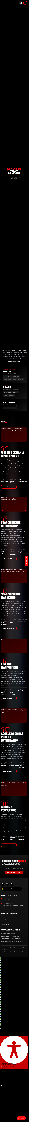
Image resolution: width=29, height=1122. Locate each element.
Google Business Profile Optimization (14, 379)
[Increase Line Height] (1, 1085)
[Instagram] (12, 884)
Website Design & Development (11, 376)
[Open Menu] (25, 3)
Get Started (5, 924)
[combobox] (2, 996)
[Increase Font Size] (1, 1066)
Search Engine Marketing (10, 408)
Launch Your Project (14, 872)
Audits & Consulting (8, 933)
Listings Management (9, 395)
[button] (6, 1077)
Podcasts (4, 917)
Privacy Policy (8, 951)
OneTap (11, 1066)
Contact (4, 919)
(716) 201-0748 (9, 899)
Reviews (4, 922)
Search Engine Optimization (11, 392)
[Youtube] (3, 884)
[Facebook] (7, 884)
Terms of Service (19, 951)
